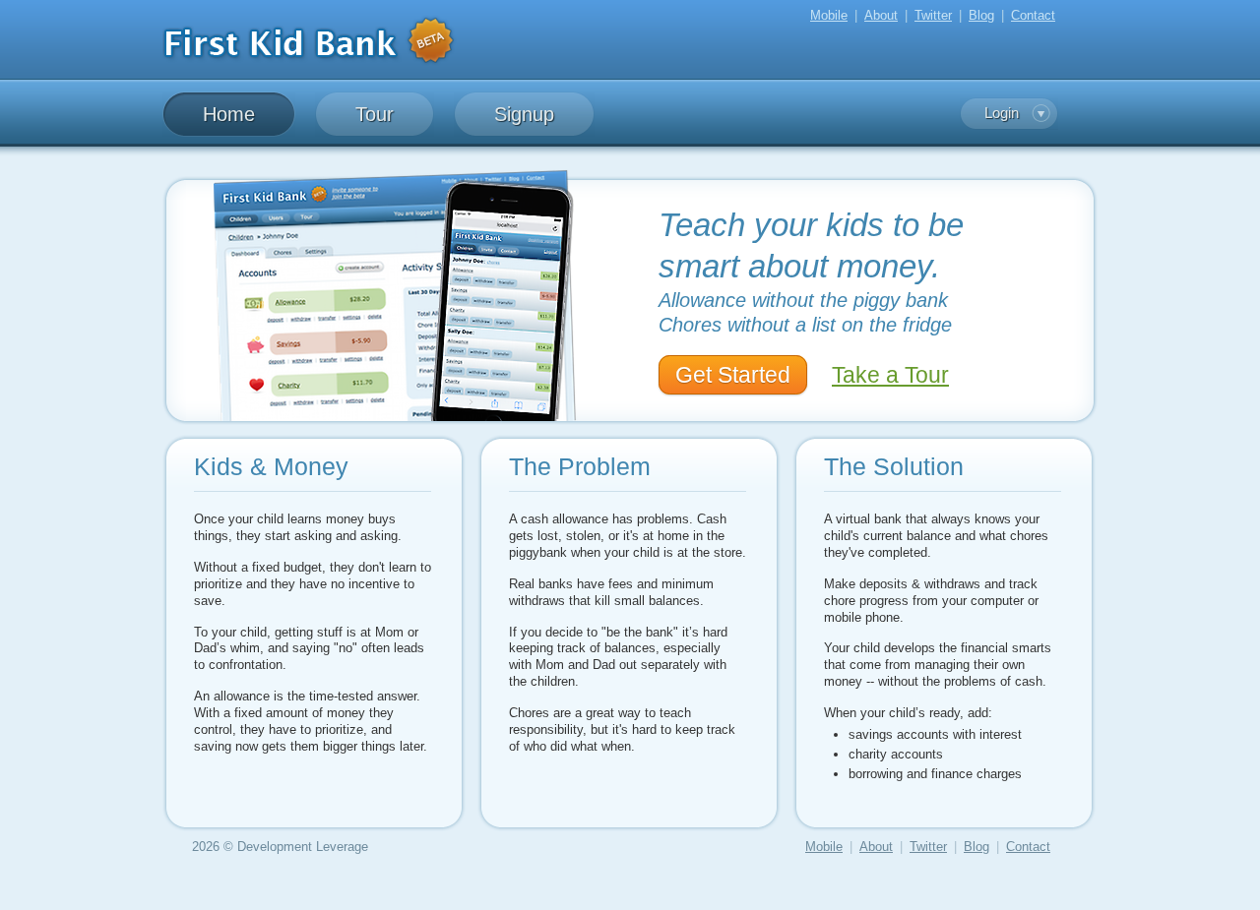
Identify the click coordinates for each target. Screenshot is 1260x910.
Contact (1033, 15)
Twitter (933, 15)
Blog (981, 15)
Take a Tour (890, 375)
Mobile (829, 15)
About (881, 15)
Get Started (732, 375)
